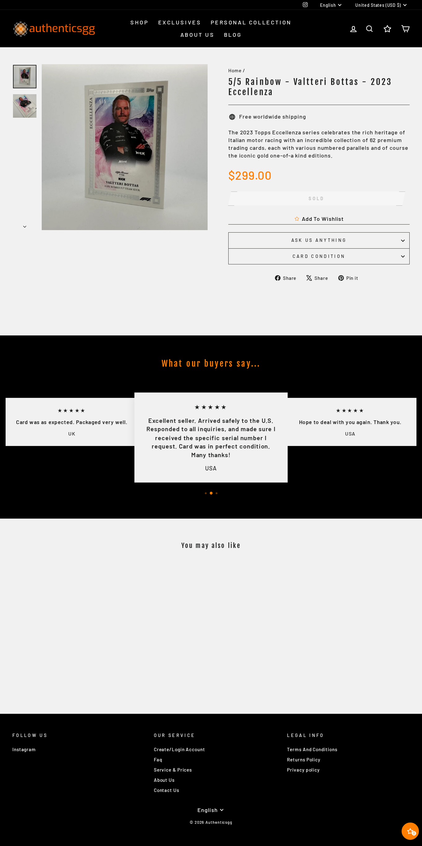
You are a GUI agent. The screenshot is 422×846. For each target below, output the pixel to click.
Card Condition (319, 256)
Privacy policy (303, 769)
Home (235, 70)
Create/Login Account (179, 749)
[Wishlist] (387, 29)
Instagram (24, 749)
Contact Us (166, 790)
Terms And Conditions (312, 749)
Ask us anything (319, 240)
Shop (139, 22)
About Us (197, 34)
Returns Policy (303, 759)
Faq (158, 759)
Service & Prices (173, 769)
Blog (233, 34)
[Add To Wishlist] (99, 572)
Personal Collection (251, 22)
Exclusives (179, 22)
